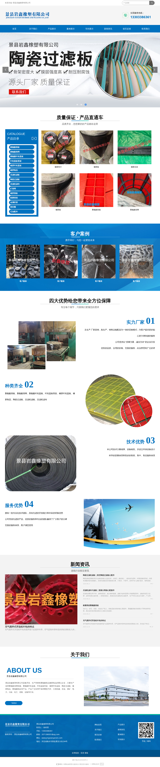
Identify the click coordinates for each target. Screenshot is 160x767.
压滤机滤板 (15, 175)
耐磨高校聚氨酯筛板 (91, 605)
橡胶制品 (14, 170)
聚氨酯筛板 (15, 147)
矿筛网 (13, 189)
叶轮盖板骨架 (16, 161)
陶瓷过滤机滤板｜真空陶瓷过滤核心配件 (98, 575)
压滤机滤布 (15, 184)
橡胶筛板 (14, 193)
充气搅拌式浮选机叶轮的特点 (94, 620)
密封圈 (13, 207)
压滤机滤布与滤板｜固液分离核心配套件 (98, 590)
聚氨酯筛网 (15, 152)
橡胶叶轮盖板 (16, 166)
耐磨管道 (14, 198)
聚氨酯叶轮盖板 (16, 156)
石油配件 (14, 212)
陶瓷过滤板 (15, 179)
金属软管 (14, 202)
